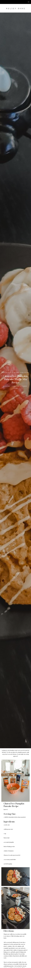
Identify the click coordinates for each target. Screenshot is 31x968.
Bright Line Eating (6, 372)
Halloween (16, 372)
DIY (12, 372)
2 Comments (24, 386)
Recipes (22, 372)
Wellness (26, 372)
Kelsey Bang (7, 386)
